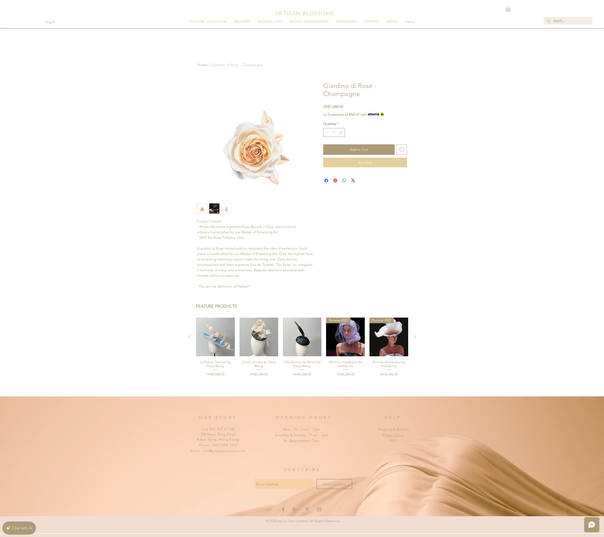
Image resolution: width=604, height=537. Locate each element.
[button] (208, 21)
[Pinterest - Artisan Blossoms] (307, 509)
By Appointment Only (301, 440)
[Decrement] (327, 132)
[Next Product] (415, 337)
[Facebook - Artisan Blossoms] (283, 509)
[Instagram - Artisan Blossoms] (319, 509)
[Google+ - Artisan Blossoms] (295, 509)
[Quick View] (215, 337)
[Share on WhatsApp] (344, 180)
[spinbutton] (334, 132)
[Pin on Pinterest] (335, 180)
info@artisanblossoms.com (224, 451)
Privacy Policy (393, 435)
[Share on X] (353, 180)
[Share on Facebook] (326, 180)
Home (202, 65)
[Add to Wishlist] (402, 149)
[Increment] (341, 132)
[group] (302, 355)
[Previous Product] (189, 337)
